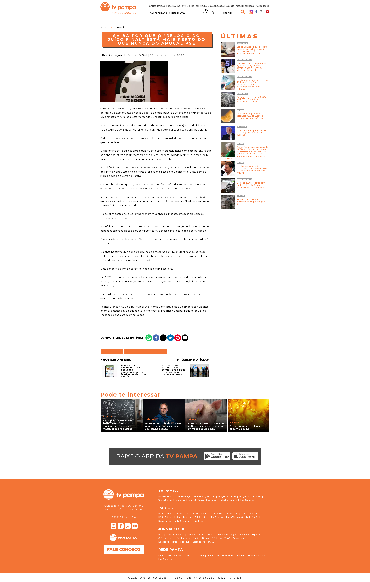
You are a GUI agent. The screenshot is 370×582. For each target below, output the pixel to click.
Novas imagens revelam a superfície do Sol (245, 427)
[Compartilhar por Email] (185, 337)
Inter (171, 538)
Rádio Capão (252, 517)
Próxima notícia (192, 359)
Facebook (256, 12)
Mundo (191, 534)
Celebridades (183, 538)
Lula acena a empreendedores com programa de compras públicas (252, 132)
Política (201, 534)
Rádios (187, 555)
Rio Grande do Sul (175, 534)
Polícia (211, 534)
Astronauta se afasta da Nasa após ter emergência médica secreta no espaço (163, 426)
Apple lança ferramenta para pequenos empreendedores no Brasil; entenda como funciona (133, 371)
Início (161, 555)
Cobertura (201, 6)
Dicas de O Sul (209, 538)
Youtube (267, 12)
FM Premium (201, 517)
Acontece (244, 534)
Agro (233, 534)
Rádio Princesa (184, 517)
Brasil (160, 534)
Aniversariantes (240, 538)
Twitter (262, 12)
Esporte (256, 534)
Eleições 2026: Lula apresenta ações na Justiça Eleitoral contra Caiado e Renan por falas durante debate (251, 66)
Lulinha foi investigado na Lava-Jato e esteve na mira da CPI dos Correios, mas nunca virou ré (252, 169)
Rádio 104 (217, 513)
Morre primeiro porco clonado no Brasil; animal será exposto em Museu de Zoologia (205, 426)
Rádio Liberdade (250, 513)
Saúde (196, 538)
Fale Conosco (262, 6)
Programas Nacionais (250, 496)
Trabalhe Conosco (244, 6)
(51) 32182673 (129, 517)
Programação (184, 496)
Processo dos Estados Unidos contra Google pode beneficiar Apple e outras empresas (173, 370)
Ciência (120, 27)
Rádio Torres (164, 521)
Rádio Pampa (165, 513)
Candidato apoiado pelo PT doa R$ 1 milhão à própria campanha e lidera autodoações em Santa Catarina (252, 84)
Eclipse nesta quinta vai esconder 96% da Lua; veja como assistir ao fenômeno (250, 116)
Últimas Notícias (157, 6)
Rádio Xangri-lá (181, 521)
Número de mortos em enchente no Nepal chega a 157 (251, 201)
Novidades (227, 555)
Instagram (251, 12)
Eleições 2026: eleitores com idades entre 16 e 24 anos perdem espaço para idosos (251, 185)
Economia (223, 534)
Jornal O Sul (213, 555)
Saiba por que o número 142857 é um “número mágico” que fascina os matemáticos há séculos (117, 424)
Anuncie (230, 6)
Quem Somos (188, 6)
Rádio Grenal (181, 513)
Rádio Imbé (198, 521)
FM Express (217, 517)
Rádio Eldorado (165, 517)
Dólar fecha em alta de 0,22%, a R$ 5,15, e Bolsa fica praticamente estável (252, 99)
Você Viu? (225, 538)
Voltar (113, 351)
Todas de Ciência (145, 351)
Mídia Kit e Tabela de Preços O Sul (197, 542)
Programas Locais (227, 496)
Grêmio (162, 538)
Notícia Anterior (118, 359)
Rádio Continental (200, 513)
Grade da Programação (203, 496)
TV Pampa (118, 8)
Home (105, 27)
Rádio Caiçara (231, 513)
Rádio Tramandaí (234, 517)
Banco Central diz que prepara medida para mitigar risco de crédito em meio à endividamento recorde (252, 50)
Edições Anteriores (167, 542)
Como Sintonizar (216, 6)
